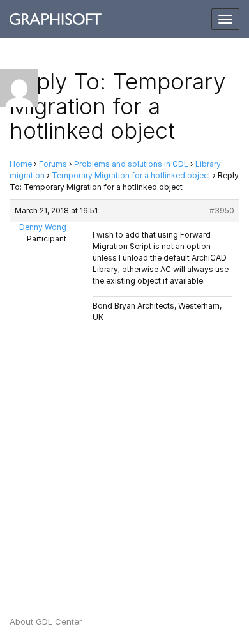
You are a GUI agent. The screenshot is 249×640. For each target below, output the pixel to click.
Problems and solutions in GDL (131, 164)
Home (21, 164)
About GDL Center (46, 621)
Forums (53, 164)
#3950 (221, 210)
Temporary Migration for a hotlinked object (131, 175)
